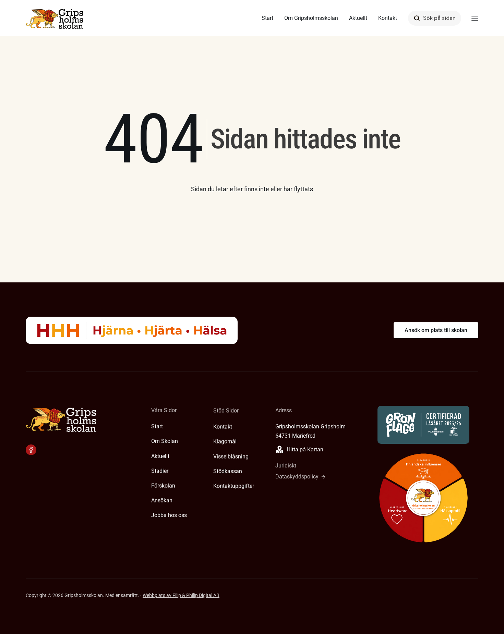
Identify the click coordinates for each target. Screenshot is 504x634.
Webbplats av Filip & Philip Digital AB (181, 595)
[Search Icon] (434, 18)
